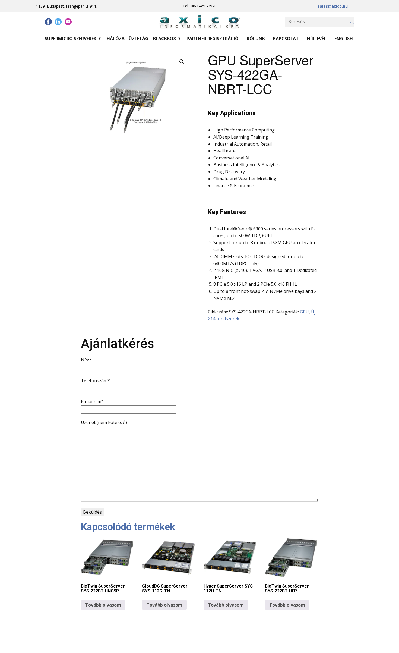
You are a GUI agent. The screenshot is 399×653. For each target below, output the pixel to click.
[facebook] (48, 21)
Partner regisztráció (212, 39)
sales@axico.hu (333, 6)
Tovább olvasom (103, 605)
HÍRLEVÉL (316, 39)
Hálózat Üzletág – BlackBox (141, 39)
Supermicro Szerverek (70, 39)
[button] (182, 62)
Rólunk (256, 39)
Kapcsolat (286, 39)
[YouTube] (68, 21)
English (343, 39)
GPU (304, 312)
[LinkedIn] (58, 21)
